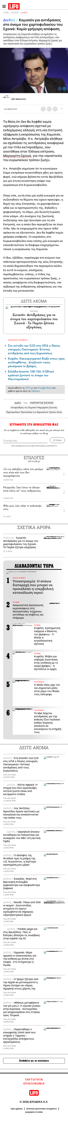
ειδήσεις (35, 391)
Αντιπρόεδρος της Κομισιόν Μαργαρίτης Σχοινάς (34, 407)
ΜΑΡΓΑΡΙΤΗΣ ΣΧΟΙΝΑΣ (41, 403)
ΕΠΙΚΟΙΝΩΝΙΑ (34, 1083)
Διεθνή (24, 13)
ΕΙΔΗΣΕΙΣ (15, 13)
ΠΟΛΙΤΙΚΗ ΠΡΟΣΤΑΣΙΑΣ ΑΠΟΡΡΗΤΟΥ (41, 446)
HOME (6, 13)
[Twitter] (64, 89)
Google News (45, 387)
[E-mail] (55, 109)
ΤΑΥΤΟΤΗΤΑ (34, 1079)
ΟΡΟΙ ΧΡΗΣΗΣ (16, 446)
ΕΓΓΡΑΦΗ (57, 440)
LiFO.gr (29, 387)
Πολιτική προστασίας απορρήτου (41, 1109)
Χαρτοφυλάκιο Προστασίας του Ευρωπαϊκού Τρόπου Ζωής (34, 412)
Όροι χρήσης (17, 1109)
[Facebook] (60, 89)
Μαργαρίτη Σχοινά (17, 156)
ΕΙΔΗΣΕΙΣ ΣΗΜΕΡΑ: (18, 339)
